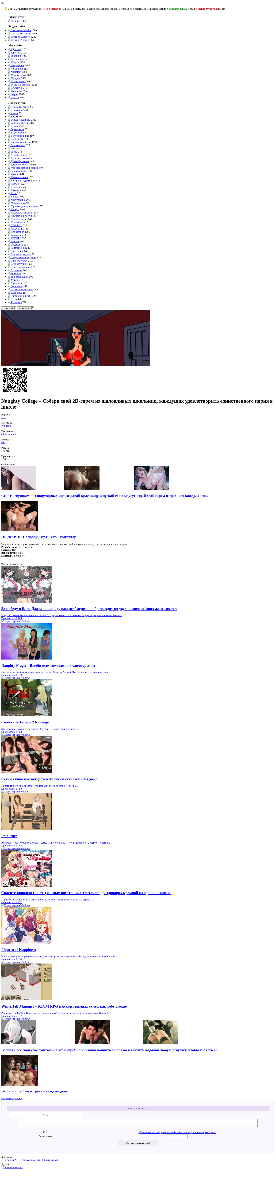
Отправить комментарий (138, 1143)
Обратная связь (50, 1160)
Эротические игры (13, 1167)
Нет (3, 442)
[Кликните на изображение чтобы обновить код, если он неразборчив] (177, 1132)
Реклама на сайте (31, 1160)
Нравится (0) (9, 308)
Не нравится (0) (25, 308)
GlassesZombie (9, 434)
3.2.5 (3, 417)
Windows (6, 425)
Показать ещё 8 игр (11, 1098)
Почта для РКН (11, 1160)
